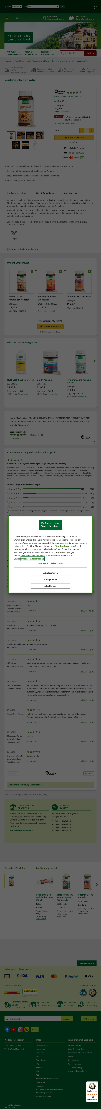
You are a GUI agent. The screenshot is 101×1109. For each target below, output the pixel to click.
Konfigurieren (50, 579)
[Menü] (96, 1083)
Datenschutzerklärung (32, 558)
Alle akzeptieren (50, 572)
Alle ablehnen (50, 586)
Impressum (43, 563)
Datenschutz (56, 563)
